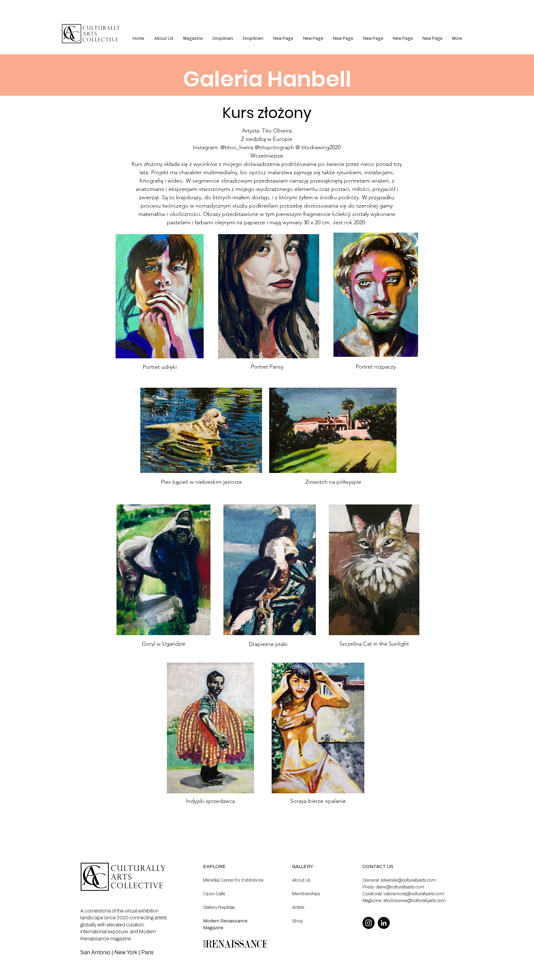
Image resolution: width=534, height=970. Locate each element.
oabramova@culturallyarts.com (414, 893)
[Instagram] (368, 923)
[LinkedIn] (384, 923)
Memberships (306, 893)
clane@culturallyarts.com (400, 886)
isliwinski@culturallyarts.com (408, 880)
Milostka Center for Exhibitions (233, 880)
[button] (223, 38)
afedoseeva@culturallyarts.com (415, 900)
